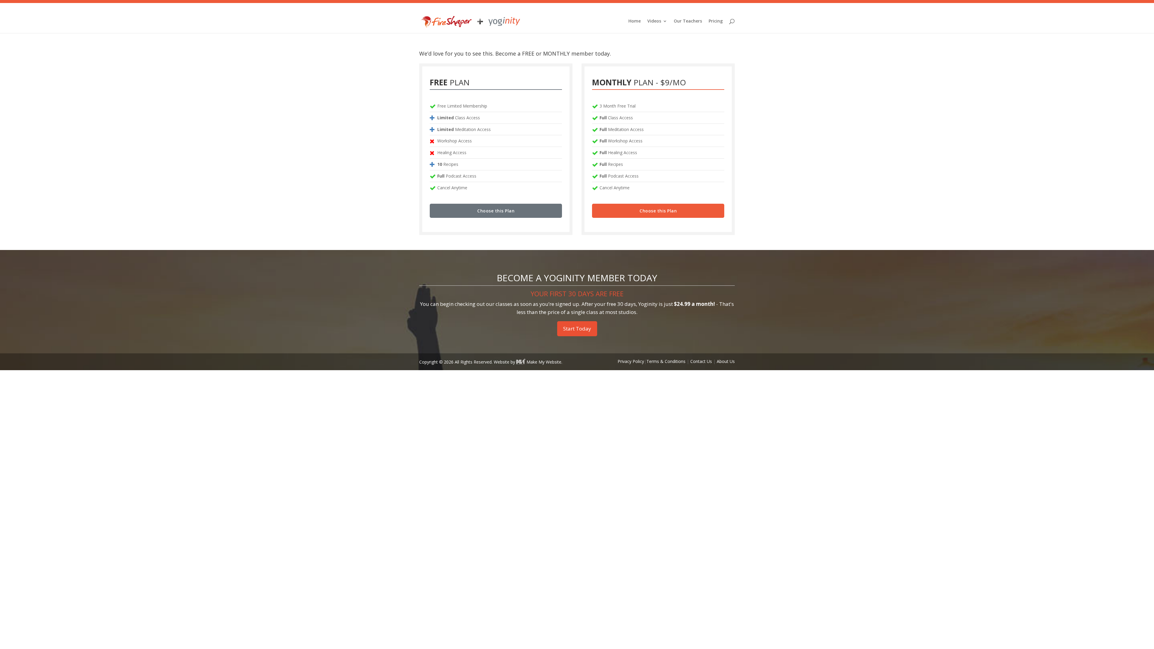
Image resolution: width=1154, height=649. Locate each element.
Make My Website (543, 362)
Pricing (716, 21)
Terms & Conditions (665, 361)
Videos (654, 21)
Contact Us (701, 361)
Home (634, 21)
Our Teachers (688, 21)
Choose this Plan (495, 211)
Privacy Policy (631, 361)
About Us (726, 361)
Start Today (577, 328)
